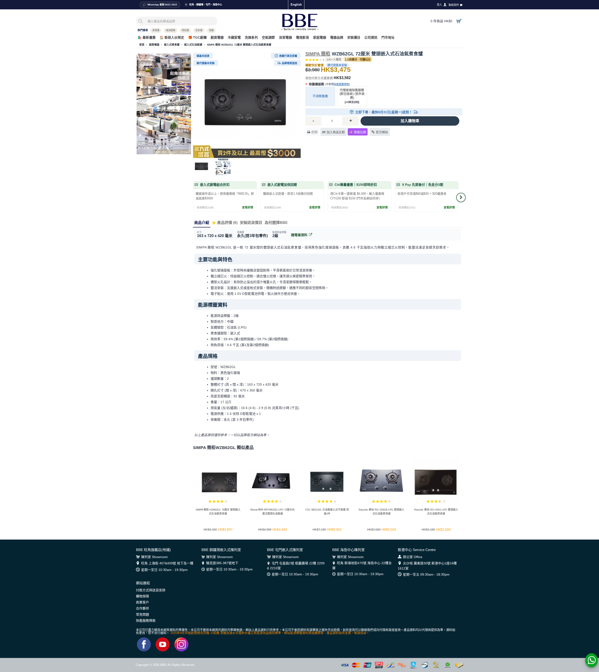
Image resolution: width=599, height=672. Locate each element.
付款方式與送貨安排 (150, 590)
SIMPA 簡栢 (317, 53)
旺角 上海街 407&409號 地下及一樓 (167, 563)
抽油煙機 (170, 30)
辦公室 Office (412, 557)
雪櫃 (211, 30)
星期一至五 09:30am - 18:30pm (426, 574)
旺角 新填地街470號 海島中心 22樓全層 (362, 565)
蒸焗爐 (155, 30)
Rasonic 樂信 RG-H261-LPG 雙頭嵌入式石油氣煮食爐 (436, 511)
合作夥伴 (142, 608)
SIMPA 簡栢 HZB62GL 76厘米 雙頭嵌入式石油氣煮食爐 (218, 511)
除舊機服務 (329, 84)
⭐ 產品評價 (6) (224, 223)
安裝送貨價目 (251, 223)
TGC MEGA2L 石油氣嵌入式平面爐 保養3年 (327, 511)
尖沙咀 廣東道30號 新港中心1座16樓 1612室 (427, 565)
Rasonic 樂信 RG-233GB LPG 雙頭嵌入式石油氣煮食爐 (381, 511)
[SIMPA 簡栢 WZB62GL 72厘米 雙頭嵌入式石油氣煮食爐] (247, 104)
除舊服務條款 (341, 84)
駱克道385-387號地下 (222, 563)
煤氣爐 (185, 30)
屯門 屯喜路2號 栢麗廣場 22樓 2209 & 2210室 (296, 565)
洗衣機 (198, 30)
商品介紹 (201, 223)
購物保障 (142, 596)
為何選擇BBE (276, 223)
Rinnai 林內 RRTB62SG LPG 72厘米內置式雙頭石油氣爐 (272, 511)
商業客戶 (142, 602)
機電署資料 (299, 235)
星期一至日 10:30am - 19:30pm (164, 570)
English (296, 4)
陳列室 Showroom (154, 557)
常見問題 (142, 614)
